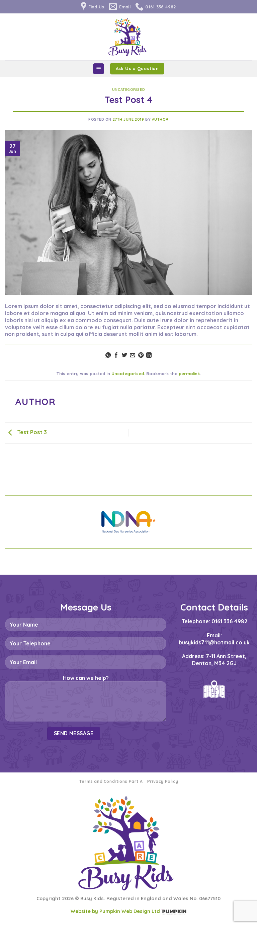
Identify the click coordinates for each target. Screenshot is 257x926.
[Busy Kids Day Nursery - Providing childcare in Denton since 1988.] (128, 36)
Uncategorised (128, 89)
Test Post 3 (31, 432)
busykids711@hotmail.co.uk (214, 642)
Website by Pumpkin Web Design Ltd (115, 911)
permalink (189, 373)
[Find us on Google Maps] (214, 689)
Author (160, 119)
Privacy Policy (162, 781)
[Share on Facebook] (116, 355)
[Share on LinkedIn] (149, 355)
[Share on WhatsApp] (108, 355)
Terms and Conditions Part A (111, 781)
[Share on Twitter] (124, 355)
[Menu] (98, 68)
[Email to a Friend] (132, 355)
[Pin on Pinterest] (141, 355)
